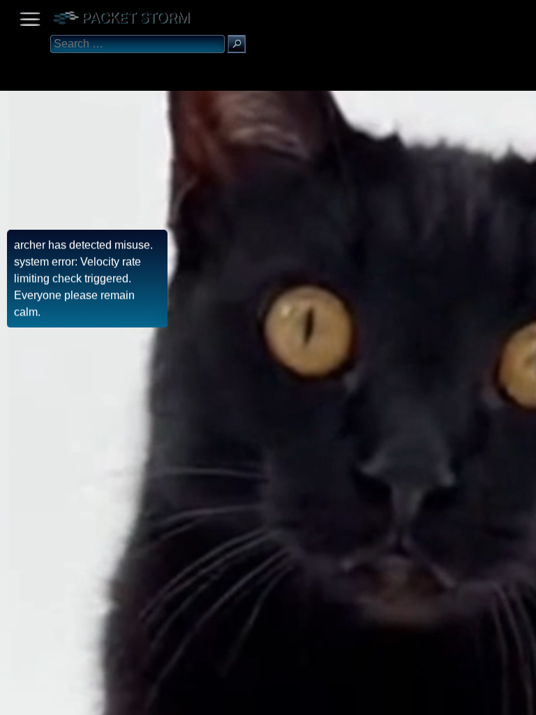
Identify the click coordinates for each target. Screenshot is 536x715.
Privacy (127, 699)
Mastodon (220, 699)
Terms (45, 699)
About (14, 699)
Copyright (84, 699)
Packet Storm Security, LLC (167, 710)
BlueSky (165, 699)
